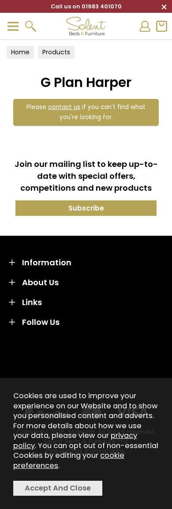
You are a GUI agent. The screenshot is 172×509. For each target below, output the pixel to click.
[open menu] (12, 26)
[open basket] (161, 26)
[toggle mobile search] (30, 26)
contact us (64, 107)
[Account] (144, 26)
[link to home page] (86, 26)
